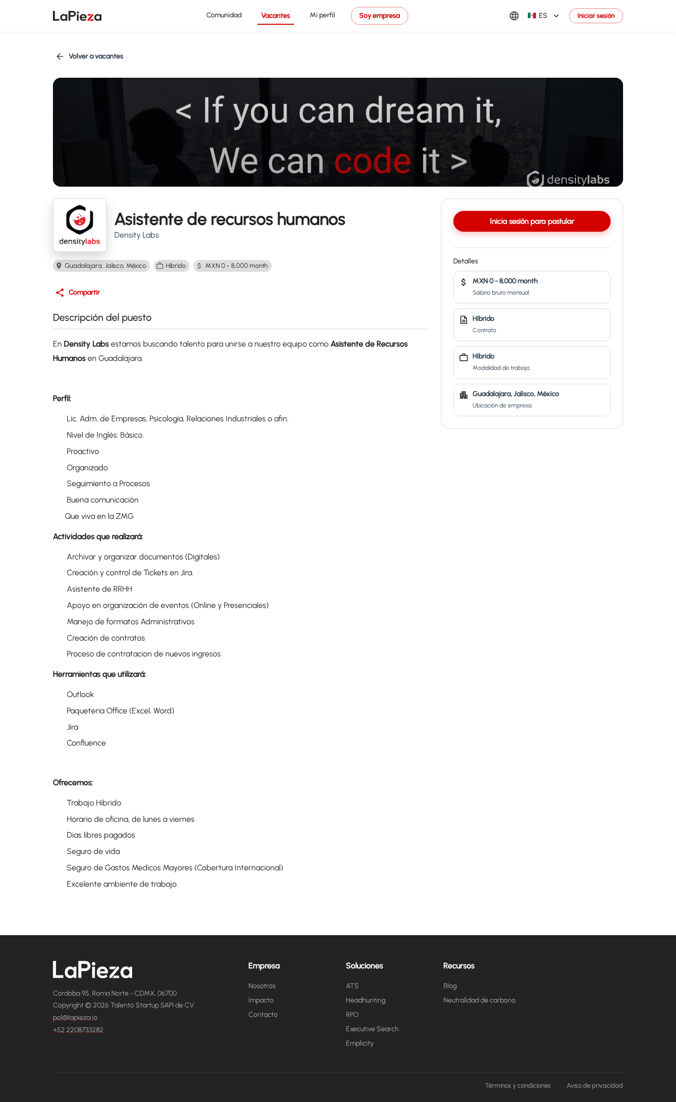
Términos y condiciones (518, 1085)
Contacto (263, 1014)
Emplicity (360, 1043)
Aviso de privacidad (595, 1085)
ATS (352, 986)
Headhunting (366, 1000)
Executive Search (372, 1029)
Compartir (84, 292)
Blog (450, 986)
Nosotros (262, 986)
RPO (352, 1014)
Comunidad (223, 15)
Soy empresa (379, 15)
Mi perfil (322, 15)
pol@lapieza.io (75, 1017)
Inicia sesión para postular (532, 221)
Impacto (261, 1000)
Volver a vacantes (96, 56)
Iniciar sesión (596, 15)
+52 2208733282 (78, 1030)
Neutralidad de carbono (479, 1000)
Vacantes (275, 15)
